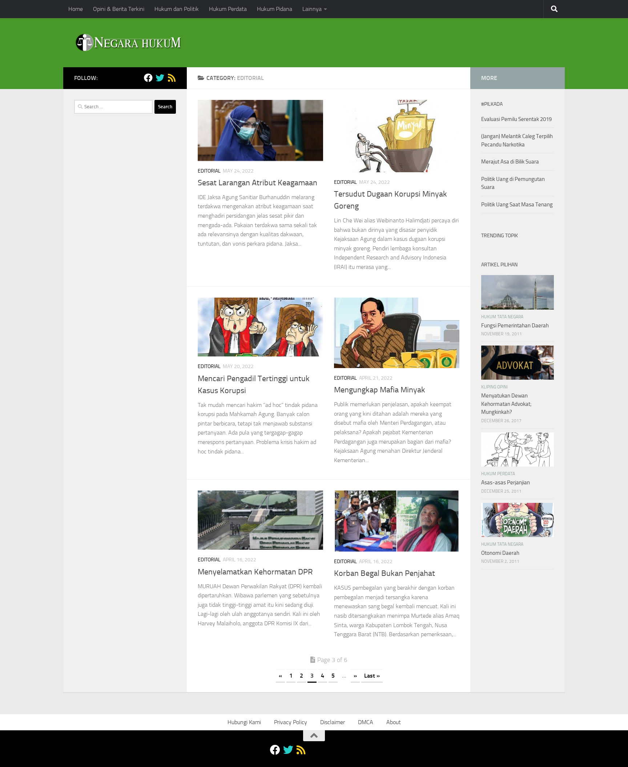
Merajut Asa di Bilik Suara (510, 161)
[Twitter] (160, 77)
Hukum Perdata (228, 8)
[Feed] (171, 77)
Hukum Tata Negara (502, 316)
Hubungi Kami (244, 722)
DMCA (365, 722)
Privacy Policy (290, 722)
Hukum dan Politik (176, 8)
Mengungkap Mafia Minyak (379, 390)
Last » (372, 675)
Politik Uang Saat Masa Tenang (517, 204)
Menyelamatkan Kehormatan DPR (255, 572)
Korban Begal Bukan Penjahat (384, 573)
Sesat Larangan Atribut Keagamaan (257, 182)
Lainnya (312, 8)
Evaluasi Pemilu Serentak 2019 (516, 119)
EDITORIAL (209, 171)
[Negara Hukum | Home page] (127, 43)
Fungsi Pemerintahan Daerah (515, 325)
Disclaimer (332, 722)
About (393, 722)
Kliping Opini (494, 386)
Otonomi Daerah (500, 553)
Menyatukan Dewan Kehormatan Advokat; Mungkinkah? (506, 403)
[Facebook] (148, 77)
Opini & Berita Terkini (118, 8)
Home (75, 8)
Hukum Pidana (274, 8)
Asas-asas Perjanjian (505, 482)
